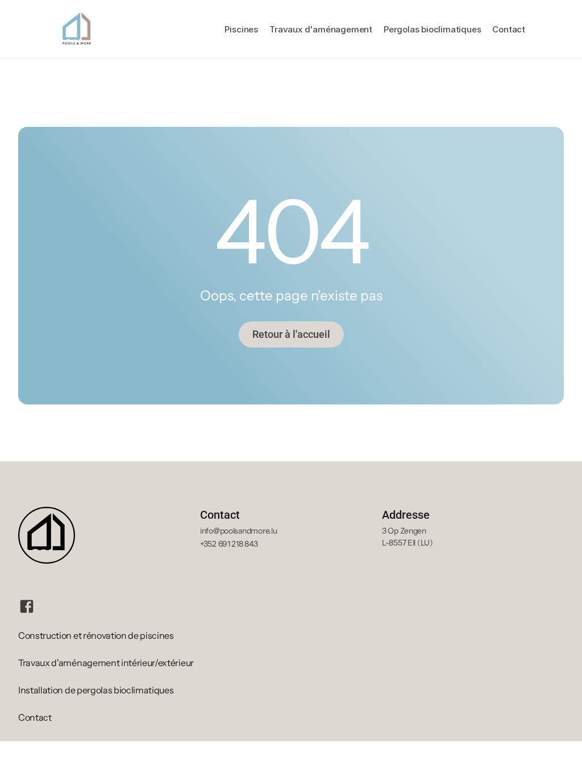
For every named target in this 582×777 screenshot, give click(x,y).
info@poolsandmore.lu (238, 531)
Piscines (241, 29)
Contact (508, 29)
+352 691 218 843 (229, 544)
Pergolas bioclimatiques (432, 29)
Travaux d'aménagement (320, 29)
